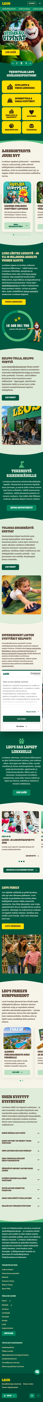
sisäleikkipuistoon (10, 286)
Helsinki (5, 1305)
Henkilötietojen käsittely (11, 1384)
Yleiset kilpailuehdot (10, 1387)
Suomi (9, 1396)
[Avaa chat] (37, 1372)
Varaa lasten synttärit (10, 1273)
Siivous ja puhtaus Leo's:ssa (13, 1366)
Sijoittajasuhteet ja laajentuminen (15, 1355)
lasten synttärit (31, 291)
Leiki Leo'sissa (24, 9)
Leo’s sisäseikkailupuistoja (14, 367)
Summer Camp (8, 1281)
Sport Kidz (6, 1289)
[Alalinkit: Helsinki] (11, 1305)
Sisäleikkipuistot (9, 9)
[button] (13, 63)
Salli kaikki (21, 719)
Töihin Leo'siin (7, 1351)
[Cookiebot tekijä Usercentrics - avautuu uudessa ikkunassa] (30, 673)
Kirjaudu (32, 3)
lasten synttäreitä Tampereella (14, 653)
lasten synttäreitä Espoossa (23, 651)
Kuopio (4, 1320)
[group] (21, 37)
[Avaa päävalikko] (39, 3)
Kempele (5, 1317)
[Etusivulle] (6, 3)
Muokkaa (20, 726)
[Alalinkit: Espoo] (10, 1301)
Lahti (4, 1324)
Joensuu (5, 1309)
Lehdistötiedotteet (9, 1359)
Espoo (4, 1301)
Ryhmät (5, 1277)
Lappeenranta (7, 1328)
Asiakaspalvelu (8, 1347)
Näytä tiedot (31, 712)
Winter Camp (7, 1285)
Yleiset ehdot (28, 1384)
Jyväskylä (6, 1313)
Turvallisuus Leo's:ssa (10, 1363)
